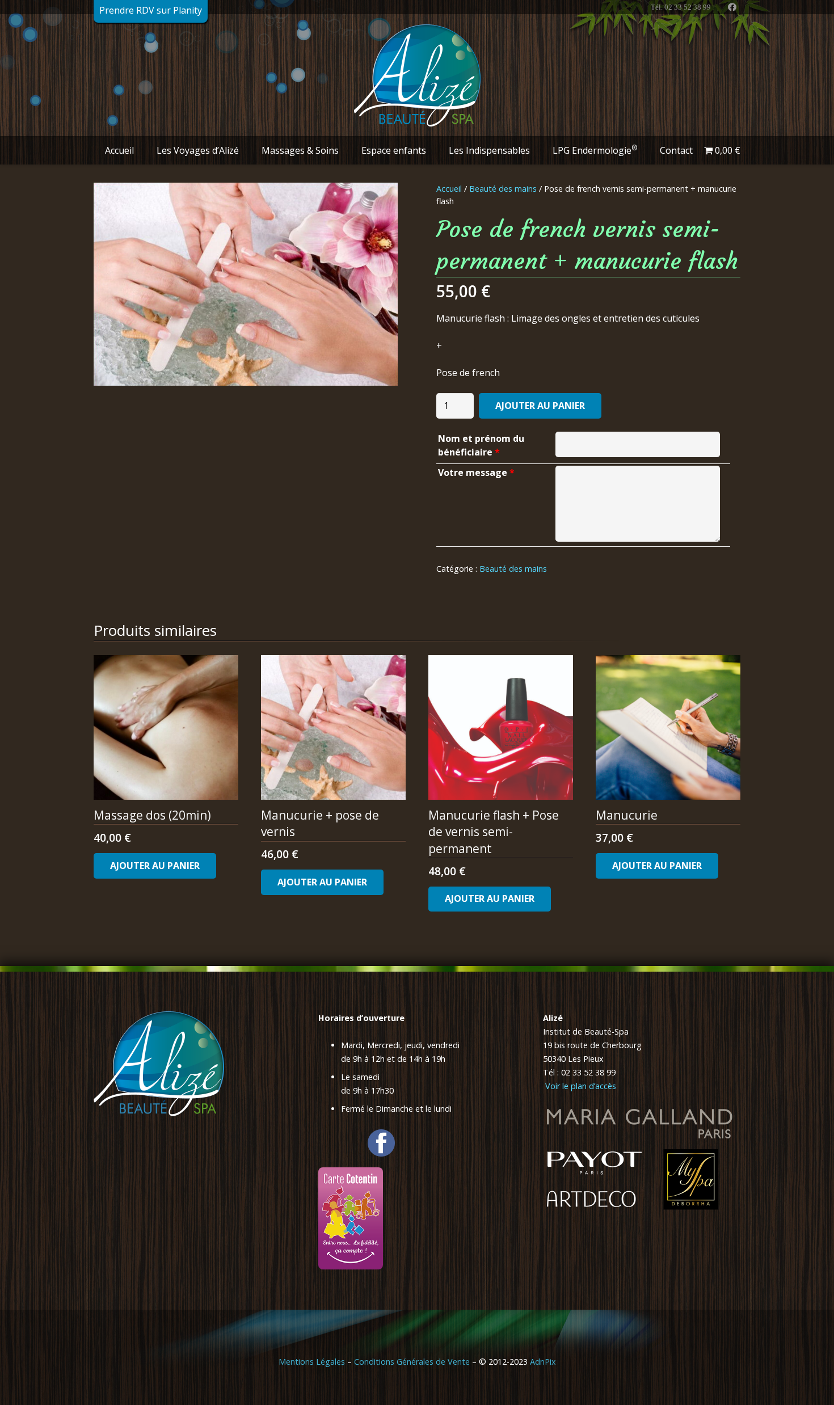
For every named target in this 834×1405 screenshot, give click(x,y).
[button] (142, 150)
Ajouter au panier (540, 405)
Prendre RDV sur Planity (150, 10)
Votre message (476, 472)
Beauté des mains (503, 188)
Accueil (449, 188)
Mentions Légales (312, 1361)
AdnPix (543, 1361)
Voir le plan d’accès (579, 1086)
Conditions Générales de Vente (412, 1361)
